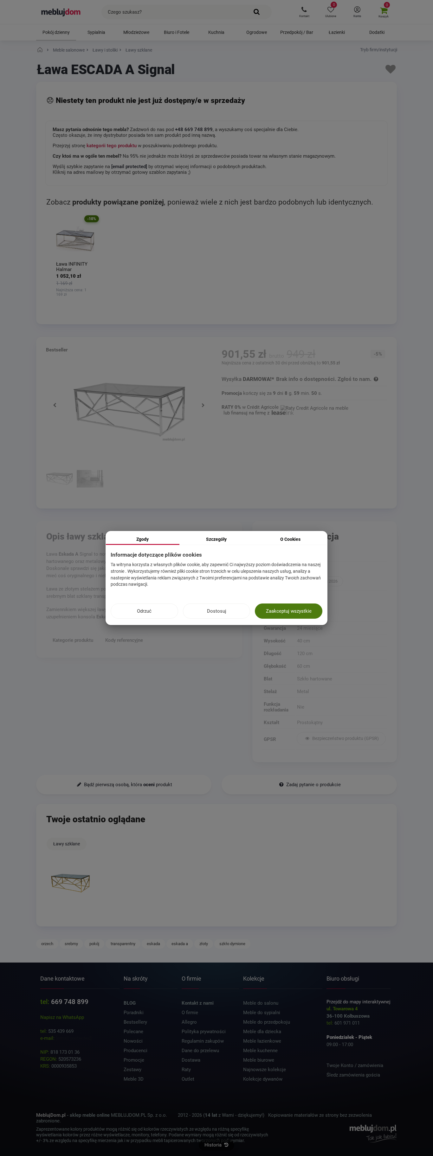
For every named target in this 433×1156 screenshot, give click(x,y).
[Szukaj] (257, 12)
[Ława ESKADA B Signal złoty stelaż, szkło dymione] (59, 479)
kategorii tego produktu (112, 145)
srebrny (71, 943)
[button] (304, 12)
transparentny (123, 943)
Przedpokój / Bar (296, 32)
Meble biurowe (258, 1060)
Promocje (134, 1060)
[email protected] (74, 1038)
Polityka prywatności (204, 1031)
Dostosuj (216, 611)
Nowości (133, 1041)
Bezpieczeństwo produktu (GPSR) (345, 738)
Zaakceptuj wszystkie (289, 611)
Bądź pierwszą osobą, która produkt (127, 784)
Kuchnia (216, 32)
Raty (186, 1069)
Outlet (188, 1079)
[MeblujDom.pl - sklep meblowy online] (61, 12)
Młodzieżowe (136, 32)
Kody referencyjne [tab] (124, 640)
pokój (94, 943)
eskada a (179, 943)
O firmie (190, 1012)
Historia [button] (213, 1145)
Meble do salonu (260, 1003)
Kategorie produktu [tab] (73, 640)
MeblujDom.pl (51, 1115)
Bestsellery (135, 1022)
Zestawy (132, 1069)
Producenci (135, 1050)
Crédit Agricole (263, 407)
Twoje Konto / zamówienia (354, 1065)
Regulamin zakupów (203, 1041)
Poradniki (134, 1012)
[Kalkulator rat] (314, 407)
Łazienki (337, 32)
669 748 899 (69, 1002)
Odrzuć (144, 611)
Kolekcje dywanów (262, 1079)
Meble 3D (134, 1079)
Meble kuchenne (260, 1050)
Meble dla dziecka (262, 1031)
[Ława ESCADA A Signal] (70, 883)
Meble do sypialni (261, 1012)
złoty (203, 943)
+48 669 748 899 (194, 129)
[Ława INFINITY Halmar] (75, 239)
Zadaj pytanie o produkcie (313, 784)
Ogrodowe (256, 32)
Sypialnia (96, 32)
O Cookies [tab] (290, 539)
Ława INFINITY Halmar (71, 267)
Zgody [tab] (142, 539)
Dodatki (377, 32)
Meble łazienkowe (262, 1041)
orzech (47, 943)
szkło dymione (232, 943)
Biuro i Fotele (176, 32)
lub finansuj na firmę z (247, 413)
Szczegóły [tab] (216, 539)
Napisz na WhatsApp (62, 1017)
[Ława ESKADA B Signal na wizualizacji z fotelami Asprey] (90, 479)
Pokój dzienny (56, 32)
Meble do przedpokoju (266, 1022)
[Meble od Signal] (341, 571)
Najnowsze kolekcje (264, 1069)
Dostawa (191, 1060)
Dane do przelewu (200, 1050)
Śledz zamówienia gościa (353, 1075)
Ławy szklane (66, 843)
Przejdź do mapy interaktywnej (358, 1002)
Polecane (133, 1031)
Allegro (189, 1022)
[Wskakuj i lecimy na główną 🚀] (41, 50)
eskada (153, 943)
